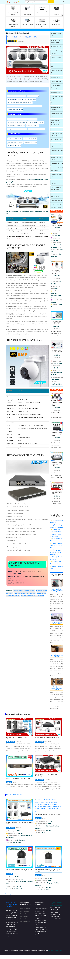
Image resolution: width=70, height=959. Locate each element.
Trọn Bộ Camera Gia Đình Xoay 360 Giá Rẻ (57, 434)
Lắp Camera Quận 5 (13, 2)
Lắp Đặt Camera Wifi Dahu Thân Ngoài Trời (17, 129)
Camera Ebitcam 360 (32, 119)
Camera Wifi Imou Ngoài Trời (56, 145)
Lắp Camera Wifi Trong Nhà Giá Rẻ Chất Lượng (18, 122)
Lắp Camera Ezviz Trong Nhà (56, 65)
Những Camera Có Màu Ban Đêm (15, 109)
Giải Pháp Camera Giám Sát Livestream (23, 590)
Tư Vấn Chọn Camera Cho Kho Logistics (56, 87)
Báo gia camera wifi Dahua (32, 125)
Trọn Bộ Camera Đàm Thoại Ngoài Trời (57, 492)
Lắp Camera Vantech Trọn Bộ (14, 145)
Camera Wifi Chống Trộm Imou (57, 152)
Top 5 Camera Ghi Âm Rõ (30, 99)
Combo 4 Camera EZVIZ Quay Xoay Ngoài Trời (19, 823)
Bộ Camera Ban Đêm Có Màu (30, 142)
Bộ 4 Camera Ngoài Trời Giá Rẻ (16, 738)
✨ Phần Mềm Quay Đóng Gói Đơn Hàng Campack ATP (55, 552)
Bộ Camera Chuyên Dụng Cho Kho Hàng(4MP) (46, 775)
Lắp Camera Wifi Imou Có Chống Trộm (16, 125)
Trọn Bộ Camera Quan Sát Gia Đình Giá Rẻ (57, 404)
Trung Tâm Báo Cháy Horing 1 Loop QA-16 (56, 322)
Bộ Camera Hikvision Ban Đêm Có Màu (56, 41)
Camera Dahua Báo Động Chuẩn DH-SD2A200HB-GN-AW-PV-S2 (57, 589)
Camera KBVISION (25, 908)
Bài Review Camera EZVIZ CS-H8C (57, 622)
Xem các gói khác (10, 894)
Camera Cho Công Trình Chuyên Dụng (56, 108)
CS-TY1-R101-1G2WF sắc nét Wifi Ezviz (56, 272)
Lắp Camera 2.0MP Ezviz (57, 163)
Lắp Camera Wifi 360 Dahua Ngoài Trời (56, 188)
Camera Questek (24, 914)
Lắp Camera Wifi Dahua (56, 129)
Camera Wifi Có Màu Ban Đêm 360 (57, 158)
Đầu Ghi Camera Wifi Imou (56, 58)
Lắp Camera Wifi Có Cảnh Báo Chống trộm (17, 119)
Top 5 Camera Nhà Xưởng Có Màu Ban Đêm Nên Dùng (20, 102)
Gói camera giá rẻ (14, 795)
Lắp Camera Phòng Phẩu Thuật (57, 97)
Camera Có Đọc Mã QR (56, 77)
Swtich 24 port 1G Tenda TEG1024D (18, 778)
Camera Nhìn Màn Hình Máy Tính (56, 115)
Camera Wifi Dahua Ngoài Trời (36, 122)
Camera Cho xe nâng (56, 81)
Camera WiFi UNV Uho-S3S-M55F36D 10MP (19, 870)
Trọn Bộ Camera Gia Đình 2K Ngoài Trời (57, 464)
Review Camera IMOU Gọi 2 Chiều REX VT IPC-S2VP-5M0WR (57, 655)
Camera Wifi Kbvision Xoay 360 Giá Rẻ (56, 195)
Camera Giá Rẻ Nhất (56, 92)
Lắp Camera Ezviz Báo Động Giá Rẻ (56, 134)
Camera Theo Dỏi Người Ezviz (56, 71)
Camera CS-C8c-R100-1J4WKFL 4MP (57, 224)
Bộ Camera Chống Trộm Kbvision (15, 142)
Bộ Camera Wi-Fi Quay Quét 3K (17, 33)
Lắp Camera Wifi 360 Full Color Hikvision (57, 169)
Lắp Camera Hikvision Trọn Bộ (29, 138)
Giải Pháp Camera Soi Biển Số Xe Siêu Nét (32, 595)
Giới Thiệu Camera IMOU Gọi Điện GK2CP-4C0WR (57, 688)
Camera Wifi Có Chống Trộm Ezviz (56, 52)
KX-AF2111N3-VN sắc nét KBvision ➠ (57, 351)
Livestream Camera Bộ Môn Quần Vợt (25, 593)
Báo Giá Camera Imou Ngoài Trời (15, 106)
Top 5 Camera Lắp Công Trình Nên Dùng (17, 96)
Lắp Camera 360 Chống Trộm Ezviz (56, 182)
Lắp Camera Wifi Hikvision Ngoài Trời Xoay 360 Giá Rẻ (55, 122)
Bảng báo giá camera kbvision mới (15, 99)
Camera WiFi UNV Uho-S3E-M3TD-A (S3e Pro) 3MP (47, 870)
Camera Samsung (25, 921)
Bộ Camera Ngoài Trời (56, 46)
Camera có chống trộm (56, 103)
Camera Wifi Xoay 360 (56, 139)
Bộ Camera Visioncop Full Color (56, 35)
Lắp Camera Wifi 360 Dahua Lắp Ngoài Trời (56, 206)
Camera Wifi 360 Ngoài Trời (56, 175)
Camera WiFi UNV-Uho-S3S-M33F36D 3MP (48, 814)
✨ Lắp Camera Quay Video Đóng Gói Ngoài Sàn (56, 545)
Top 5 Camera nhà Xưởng (33, 96)
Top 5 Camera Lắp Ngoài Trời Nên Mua (32, 106)
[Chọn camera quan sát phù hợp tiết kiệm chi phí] (62, 15)
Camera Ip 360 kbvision (56, 200)
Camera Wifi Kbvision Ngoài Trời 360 (36, 129)
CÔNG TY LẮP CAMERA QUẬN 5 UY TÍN (11, 904)
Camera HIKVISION (25, 911)
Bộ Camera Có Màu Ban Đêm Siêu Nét (47, 738)
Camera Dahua (24, 916)
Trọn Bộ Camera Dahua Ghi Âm (15, 138)
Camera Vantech (24, 919)
